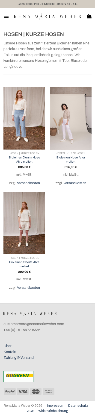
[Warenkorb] (89, 16)
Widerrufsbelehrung (53, 411)
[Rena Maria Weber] (47, 16)
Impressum (55, 405)
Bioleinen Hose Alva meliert (70, 159)
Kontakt (10, 352)
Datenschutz (78, 405)
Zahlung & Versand (18, 358)
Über (7, 346)
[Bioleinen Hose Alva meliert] (71, 118)
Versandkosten (28, 183)
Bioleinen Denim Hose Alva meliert (24, 159)
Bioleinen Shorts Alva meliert (24, 264)
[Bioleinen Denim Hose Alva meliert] (24, 118)
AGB (30, 411)
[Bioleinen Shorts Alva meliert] (24, 223)
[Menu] (6, 16)
